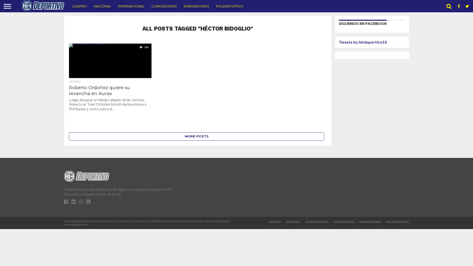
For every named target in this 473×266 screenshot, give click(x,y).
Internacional (131, 6)
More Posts (197, 136)
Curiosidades (164, 6)
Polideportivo (229, 6)
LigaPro (79, 6)
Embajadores (196, 6)
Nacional (102, 6)
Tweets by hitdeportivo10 (363, 42)
